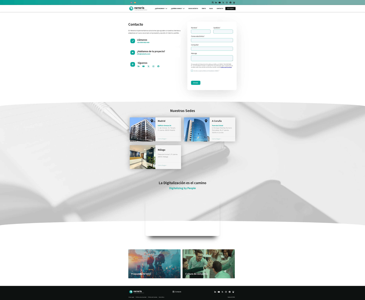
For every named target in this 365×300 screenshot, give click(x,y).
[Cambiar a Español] (135, 2)
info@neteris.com (143, 54)
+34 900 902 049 (143, 42)
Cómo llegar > (162, 139)
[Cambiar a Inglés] (131, 2)
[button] (212, 2)
